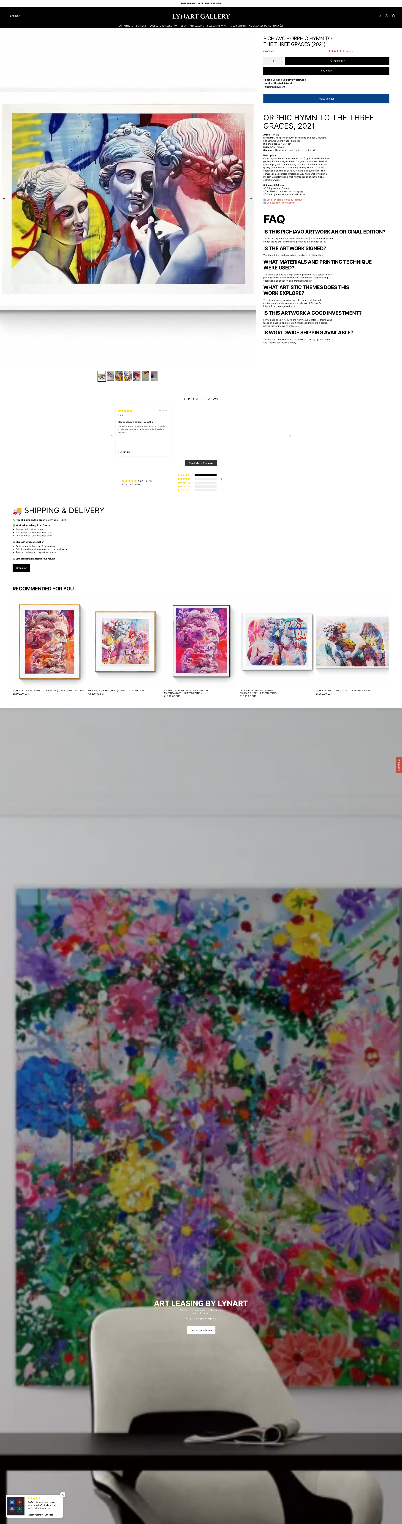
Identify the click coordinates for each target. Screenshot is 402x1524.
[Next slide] (252, 198)
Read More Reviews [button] (201, 463)
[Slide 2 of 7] (110, 376)
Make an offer (326, 100)
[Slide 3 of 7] (119, 376)
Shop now (21, 568)
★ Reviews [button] (399, 765)
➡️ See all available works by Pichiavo (282, 199)
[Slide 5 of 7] (137, 376)
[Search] (380, 15)
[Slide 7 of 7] (154, 376)
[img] (125, 410)
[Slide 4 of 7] (128, 376)
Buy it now (326, 70)
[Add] (81, 683)
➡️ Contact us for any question (279, 202)
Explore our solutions (201, 1330)
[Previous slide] (3, 198)
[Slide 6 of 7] (145, 376)
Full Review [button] (124, 451)
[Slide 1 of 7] (101, 376)
